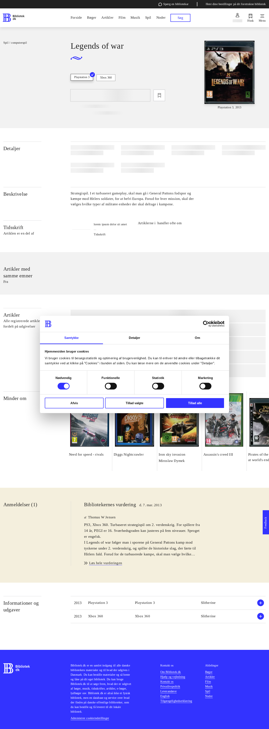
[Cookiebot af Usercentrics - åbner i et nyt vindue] (206, 324)
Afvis (74, 403)
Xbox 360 (106, 77)
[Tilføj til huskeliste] (159, 95)
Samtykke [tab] (71, 338)
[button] (168, 603)
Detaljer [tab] (134, 338)
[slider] (229, 75)
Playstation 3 (82, 77)
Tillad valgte (134, 403)
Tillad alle (195, 403)
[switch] (111, 386)
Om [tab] (197, 338)
